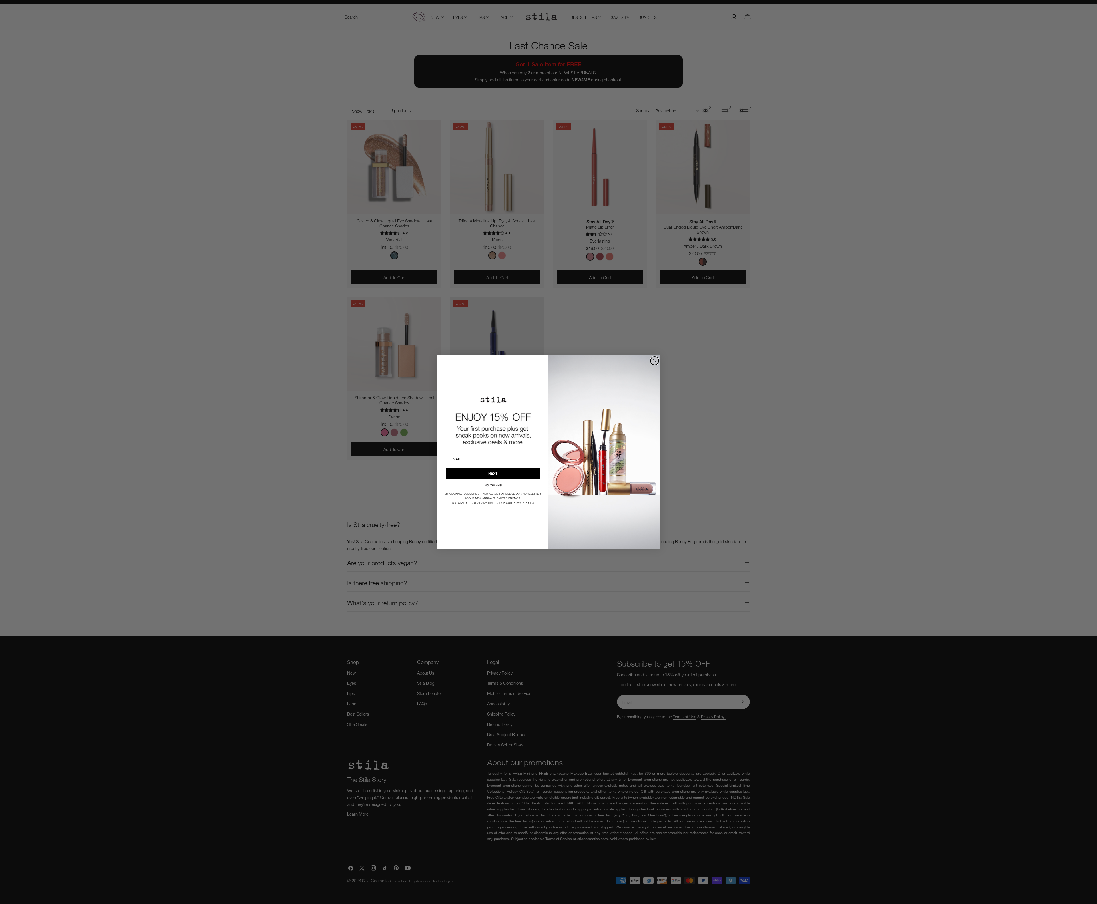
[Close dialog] (654, 361)
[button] (493, 485)
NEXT (492, 473)
